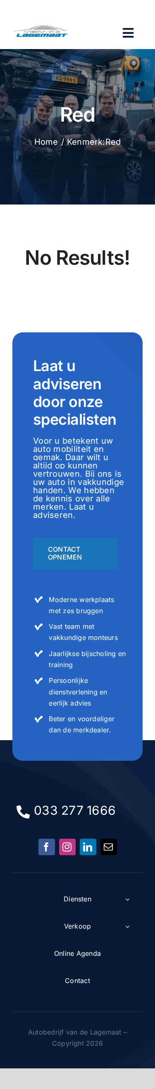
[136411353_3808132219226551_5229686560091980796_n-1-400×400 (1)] (41, 23)
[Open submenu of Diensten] (127, 899)
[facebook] (46, 847)
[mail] (108, 847)
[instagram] (67, 847)
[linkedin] (88, 847)
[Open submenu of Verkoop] (127, 926)
